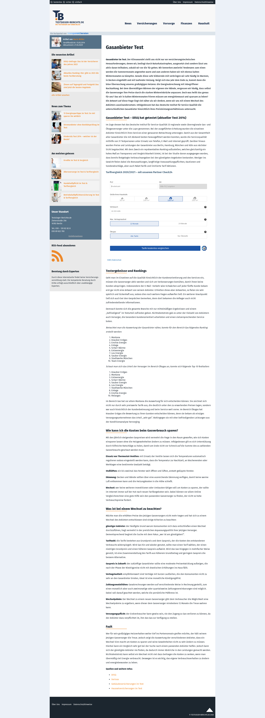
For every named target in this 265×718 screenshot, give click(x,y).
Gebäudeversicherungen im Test (127, 684)
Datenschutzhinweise (204, 2)
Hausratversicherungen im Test (126, 688)
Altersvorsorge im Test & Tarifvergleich (81, 172)
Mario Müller (78, 39)
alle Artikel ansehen (60, 95)
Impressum (188, 2)
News (128, 23)
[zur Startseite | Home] (68, 18)
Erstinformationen (76, 236)
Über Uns (177, 2)
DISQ (113, 674)
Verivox (115, 679)
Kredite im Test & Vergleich (76, 160)
